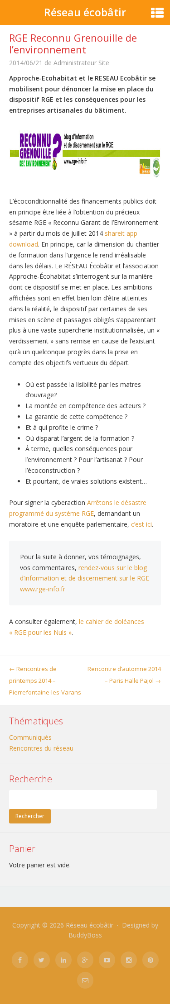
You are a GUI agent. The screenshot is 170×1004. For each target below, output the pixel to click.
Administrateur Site (81, 62)
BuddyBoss (85, 935)
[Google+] (85, 960)
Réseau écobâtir (85, 12)
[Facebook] (20, 960)
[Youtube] (107, 960)
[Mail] (85, 980)
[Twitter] (42, 960)
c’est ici (141, 524)
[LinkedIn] (63, 960)
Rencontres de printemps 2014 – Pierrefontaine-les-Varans (45, 680)
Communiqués (30, 737)
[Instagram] (129, 960)
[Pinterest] (150, 960)
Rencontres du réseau (41, 748)
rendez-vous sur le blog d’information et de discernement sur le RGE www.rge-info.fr (84, 578)
